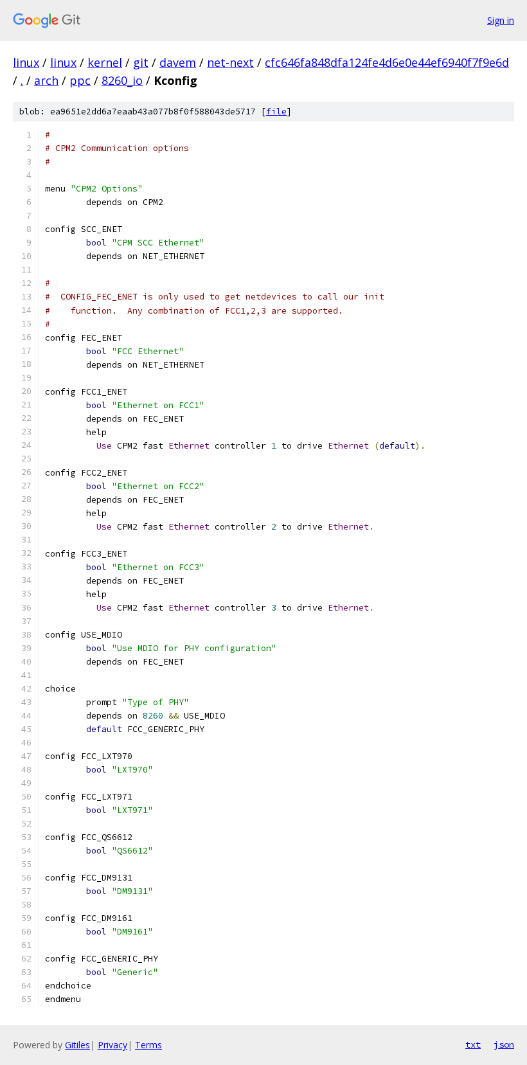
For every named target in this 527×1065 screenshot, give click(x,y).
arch (46, 80)
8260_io (122, 80)
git (140, 62)
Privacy (112, 1045)
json (504, 1044)
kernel (104, 62)
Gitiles (77, 1045)
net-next (230, 62)
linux (26, 62)
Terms (148, 1045)
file (276, 111)
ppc (80, 80)
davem (177, 62)
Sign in (500, 20)
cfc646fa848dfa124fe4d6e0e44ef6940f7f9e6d (387, 62)
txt (473, 1044)
